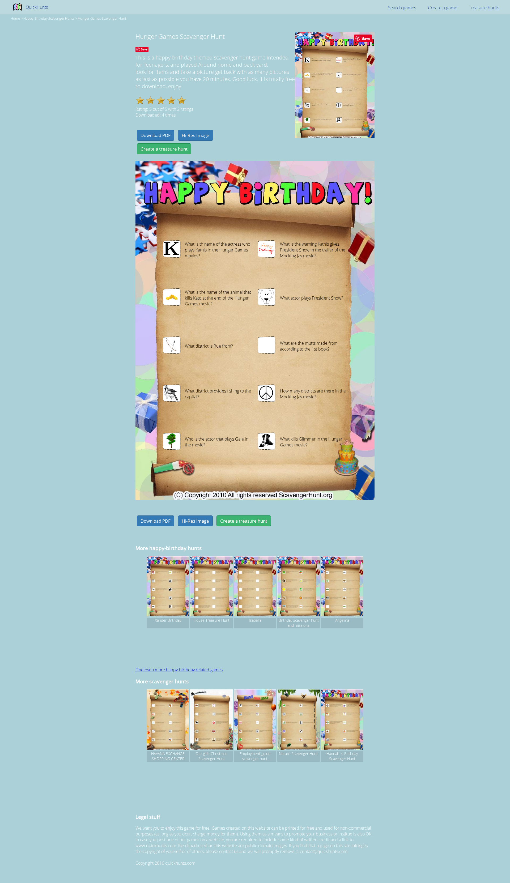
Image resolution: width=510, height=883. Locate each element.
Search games (402, 8)
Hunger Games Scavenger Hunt (102, 18)
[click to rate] (140, 100)
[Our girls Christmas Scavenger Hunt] (211, 720)
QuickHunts (37, 7)
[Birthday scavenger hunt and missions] (298, 587)
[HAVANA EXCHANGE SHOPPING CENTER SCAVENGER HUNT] (168, 720)
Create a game (442, 8)
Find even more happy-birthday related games (179, 670)
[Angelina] (342, 587)
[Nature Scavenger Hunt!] (298, 720)
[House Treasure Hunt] (211, 587)
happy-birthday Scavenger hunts (48, 18)
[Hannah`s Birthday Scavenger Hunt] (342, 720)
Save (366, 38)
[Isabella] (255, 587)
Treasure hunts (484, 8)
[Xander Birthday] (168, 587)
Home (15, 18)
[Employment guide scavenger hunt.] (255, 720)
